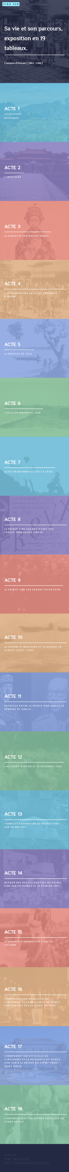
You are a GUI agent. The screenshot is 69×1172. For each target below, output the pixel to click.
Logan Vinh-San (20, 1158)
